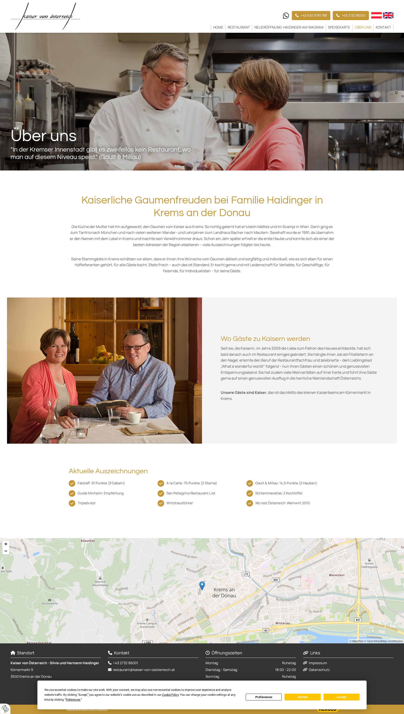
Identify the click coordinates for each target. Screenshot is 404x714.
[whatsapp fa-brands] (285, 16)
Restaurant (239, 27)
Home (218, 27)
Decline (303, 697)
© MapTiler (357, 641)
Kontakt (383, 27)
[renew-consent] (5, 708)
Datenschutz (319, 669)
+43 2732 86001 (125, 662)
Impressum (318, 662)
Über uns (363, 27)
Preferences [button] (73, 699)
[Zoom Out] (5, 551)
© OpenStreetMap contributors (383, 641)
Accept (341, 697)
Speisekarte (339, 27)
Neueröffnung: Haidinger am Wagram (289, 27)
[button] (351, 15)
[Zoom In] (5, 543)
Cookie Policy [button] (170, 694)
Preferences (263, 697)
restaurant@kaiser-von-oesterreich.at (144, 669)
